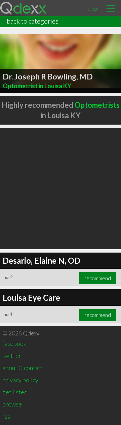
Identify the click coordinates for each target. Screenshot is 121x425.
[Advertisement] (60, 188)
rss (6, 416)
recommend (97, 278)
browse (12, 404)
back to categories (32, 21)
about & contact (22, 367)
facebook (14, 343)
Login (93, 8)
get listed (15, 392)
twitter (11, 355)
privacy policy (20, 380)
